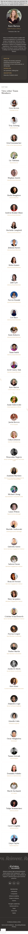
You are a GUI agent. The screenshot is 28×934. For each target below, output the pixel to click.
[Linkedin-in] (9, 883)
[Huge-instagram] (18, 883)
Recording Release (20, 925)
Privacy (14, 926)
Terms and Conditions (8, 925)
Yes (25, 4)
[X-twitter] (14, 883)
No (27, 4)
